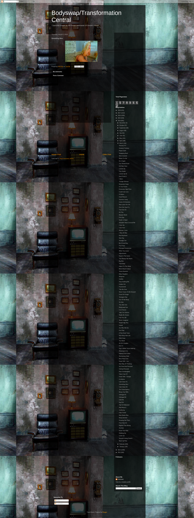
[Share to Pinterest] (83, 67)
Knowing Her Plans (124, 420)
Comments (59, 503)
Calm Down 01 (123, 382)
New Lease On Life (124, 204)
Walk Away (122, 338)
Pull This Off (122, 317)
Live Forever (122, 310)
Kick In (121, 346)
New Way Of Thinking (125, 364)
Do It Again (122, 161)
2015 (119, 118)
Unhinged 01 (122, 394)
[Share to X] (79, 67)
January (121, 446)
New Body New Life (124, 335)
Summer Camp (123, 199)
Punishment (122, 287)
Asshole (121, 428)
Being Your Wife (123, 392)
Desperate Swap (124, 184)
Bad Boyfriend (123, 235)
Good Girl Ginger (124, 294)
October (121, 125)
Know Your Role (123, 430)
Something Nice (123, 384)
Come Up (121, 225)
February (122, 444)
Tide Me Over (123, 289)
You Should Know (124, 163)
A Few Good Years (124, 333)
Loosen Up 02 (123, 174)
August (121, 130)
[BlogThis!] (77, 67)
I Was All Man (123, 233)
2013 (119, 450)
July (120, 133)
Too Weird (122, 341)
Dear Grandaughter (124, 371)
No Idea (121, 302)
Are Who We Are (124, 328)
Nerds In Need (123, 220)
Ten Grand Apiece (124, 389)
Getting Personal (124, 369)
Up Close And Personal (125, 366)
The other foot (123, 305)
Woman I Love (123, 230)
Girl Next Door (123, 166)
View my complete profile (123, 482)
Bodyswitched (123, 418)
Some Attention (123, 271)
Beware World (123, 215)
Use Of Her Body (124, 299)
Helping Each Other (124, 353)
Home (81, 154)
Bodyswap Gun (123, 307)
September (122, 128)
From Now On (123, 423)
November (122, 123)
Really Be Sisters (124, 315)
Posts (58, 500)
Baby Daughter (123, 274)
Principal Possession (125, 248)
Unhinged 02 (122, 397)
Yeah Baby (122, 263)
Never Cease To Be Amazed (127, 292)
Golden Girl (122, 284)
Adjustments (122, 253)
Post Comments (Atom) (67, 158)
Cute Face (122, 227)
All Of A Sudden (123, 343)
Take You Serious (124, 312)
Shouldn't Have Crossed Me (127, 222)
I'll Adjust (121, 194)
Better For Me (123, 158)
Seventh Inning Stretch (125, 438)
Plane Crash (122, 150)
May (120, 138)
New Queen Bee (123, 415)
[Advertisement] (81, 138)
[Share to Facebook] (81, 67)
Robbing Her (122, 433)
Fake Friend (122, 412)
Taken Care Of (123, 374)
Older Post (107, 154)
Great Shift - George (125, 376)
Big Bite (121, 261)
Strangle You (122, 240)
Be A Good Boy (123, 243)
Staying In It (122, 145)
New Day (121, 238)
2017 (119, 113)
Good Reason (123, 197)
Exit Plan (121, 330)
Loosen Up (122, 168)
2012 (119, 452)
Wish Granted (123, 156)
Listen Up (121, 435)
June (121, 135)
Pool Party (122, 245)
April (120, 141)
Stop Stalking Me (124, 281)
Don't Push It (123, 176)
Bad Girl (121, 402)
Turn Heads (122, 171)
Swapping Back (123, 153)
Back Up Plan (123, 441)
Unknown (121, 479)
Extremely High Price (125, 189)
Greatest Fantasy (124, 148)
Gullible (121, 279)
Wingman (121, 276)
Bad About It (122, 407)
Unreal (121, 325)
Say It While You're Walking (127, 348)
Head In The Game (124, 256)
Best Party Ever (123, 358)
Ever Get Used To (124, 207)
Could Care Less (124, 192)
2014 (119, 120)
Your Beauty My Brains (125, 258)
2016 (119, 115)
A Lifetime (122, 379)
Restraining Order (124, 356)
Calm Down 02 (123, 387)
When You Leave (124, 251)
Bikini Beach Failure (125, 269)
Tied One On (122, 210)
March (121, 143)
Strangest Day (123, 297)
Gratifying (122, 410)
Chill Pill (121, 400)
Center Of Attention (124, 202)
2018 (119, 110)
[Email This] (75, 67)
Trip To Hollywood (124, 405)
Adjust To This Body (125, 266)
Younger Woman (124, 181)
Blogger (105, 512)
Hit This (121, 212)
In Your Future (123, 186)
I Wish (121, 179)
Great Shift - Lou (124, 361)
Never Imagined (123, 320)
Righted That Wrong (125, 425)
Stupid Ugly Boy (123, 322)
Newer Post (56, 154)
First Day (121, 217)
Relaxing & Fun (123, 351)
